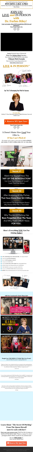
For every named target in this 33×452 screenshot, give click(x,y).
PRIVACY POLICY (14, 450)
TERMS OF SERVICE (9, 450)
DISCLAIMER (25, 450)
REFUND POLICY (20, 450)
